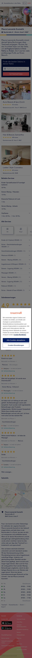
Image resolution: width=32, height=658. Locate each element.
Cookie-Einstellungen (16, 345)
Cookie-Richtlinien (20, 334)
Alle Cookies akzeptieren (16, 340)
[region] (16, 329)
